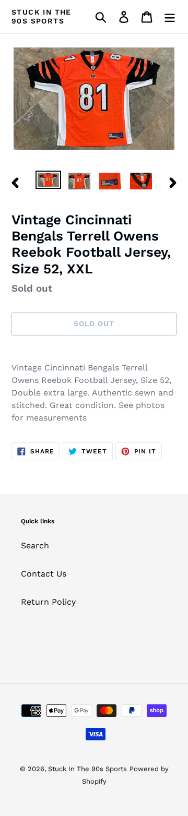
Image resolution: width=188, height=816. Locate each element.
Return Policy (48, 602)
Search (35, 545)
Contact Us (43, 574)
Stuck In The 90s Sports (41, 16)
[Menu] (169, 17)
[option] (48, 182)
